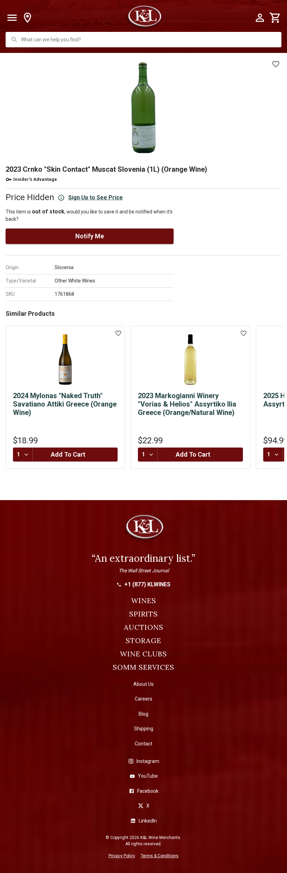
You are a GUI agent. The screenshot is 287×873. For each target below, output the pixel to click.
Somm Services (143, 667)
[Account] (259, 18)
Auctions (143, 627)
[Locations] (27, 18)
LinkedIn (148, 821)
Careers (143, 699)
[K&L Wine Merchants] (143, 530)
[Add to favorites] (275, 64)
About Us (143, 684)
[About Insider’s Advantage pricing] (61, 197)
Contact (143, 743)
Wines (143, 601)
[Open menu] (12, 18)
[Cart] (275, 18)
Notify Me (89, 236)
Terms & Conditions (159, 855)
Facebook (148, 791)
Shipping (143, 728)
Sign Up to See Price (95, 197)
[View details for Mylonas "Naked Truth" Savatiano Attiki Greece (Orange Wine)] (65, 359)
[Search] (14, 39)
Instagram (147, 761)
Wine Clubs (143, 654)
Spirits (143, 614)
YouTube (148, 776)
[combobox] (144, 40)
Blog (143, 714)
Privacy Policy (121, 855)
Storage (143, 640)
